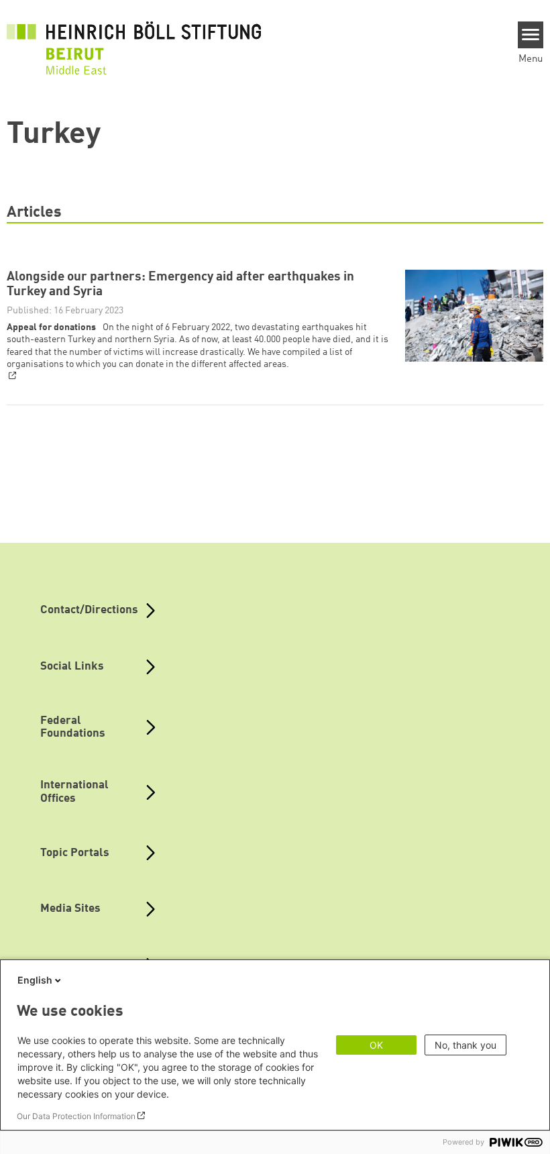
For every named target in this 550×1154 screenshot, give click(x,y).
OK (376, 1045)
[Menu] (531, 34)
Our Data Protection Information (76, 1116)
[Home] (134, 40)
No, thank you (465, 1045)
